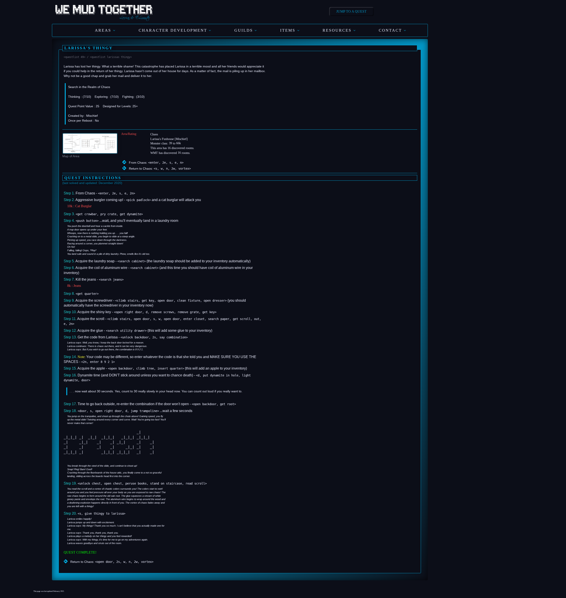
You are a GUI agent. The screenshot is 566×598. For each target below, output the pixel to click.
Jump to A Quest (351, 11)
